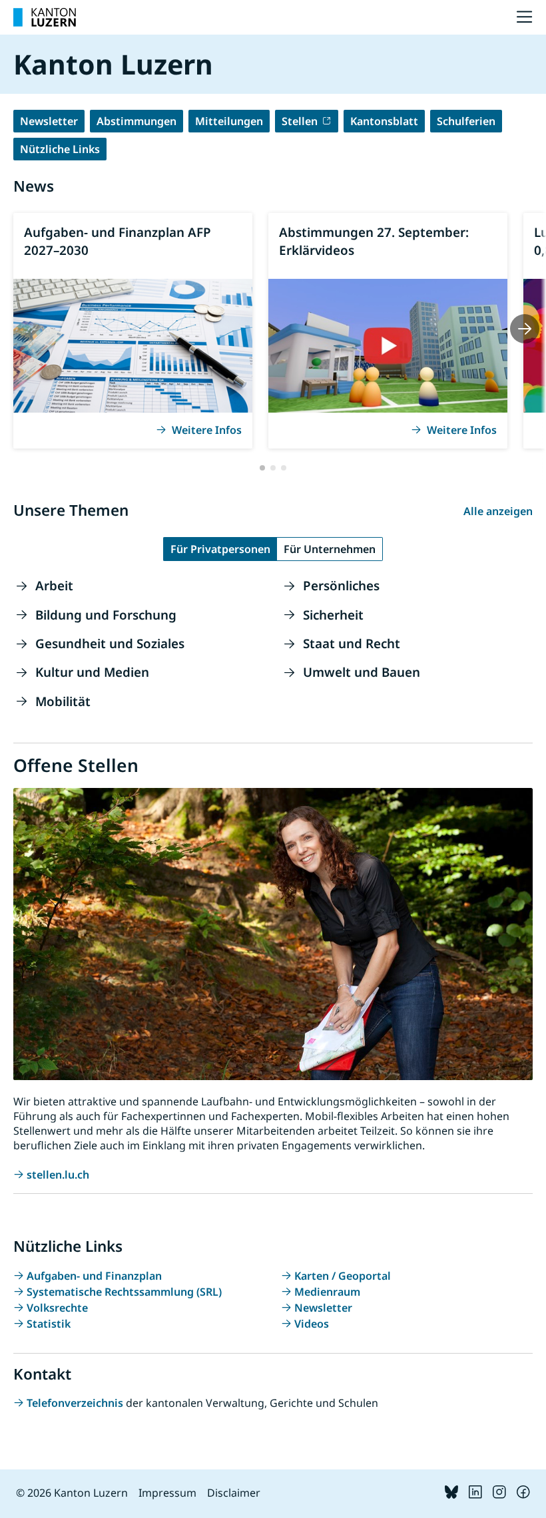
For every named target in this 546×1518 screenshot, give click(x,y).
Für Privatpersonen (220, 549)
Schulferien (466, 121)
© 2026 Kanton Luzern (72, 1492)
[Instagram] (499, 1494)
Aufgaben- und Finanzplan (94, 1275)
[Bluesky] (451, 1494)
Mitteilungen (229, 121)
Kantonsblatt (384, 121)
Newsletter (49, 121)
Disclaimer (233, 1492)
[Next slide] (524, 328)
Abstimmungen (136, 121)
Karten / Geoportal (342, 1275)
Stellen (300, 121)
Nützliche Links (60, 149)
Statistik (49, 1323)
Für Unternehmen (330, 549)
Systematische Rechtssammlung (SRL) (124, 1291)
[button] (262, 468)
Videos (311, 1323)
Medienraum (327, 1291)
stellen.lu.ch (58, 1174)
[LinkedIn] (475, 1494)
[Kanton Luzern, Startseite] (44, 17)
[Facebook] (523, 1494)
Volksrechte (57, 1307)
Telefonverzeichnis (76, 1403)
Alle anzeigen (498, 511)
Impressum (167, 1492)
